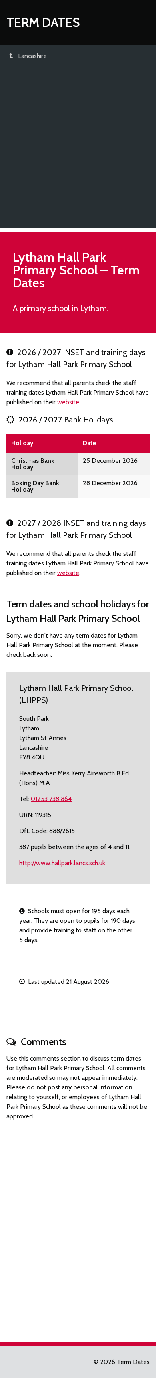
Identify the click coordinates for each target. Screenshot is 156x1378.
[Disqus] (78, 1228)
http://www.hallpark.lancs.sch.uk (62, 863)
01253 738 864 (51, 799)
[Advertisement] (78, 149)
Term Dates (43, 22)
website (68, 402)
